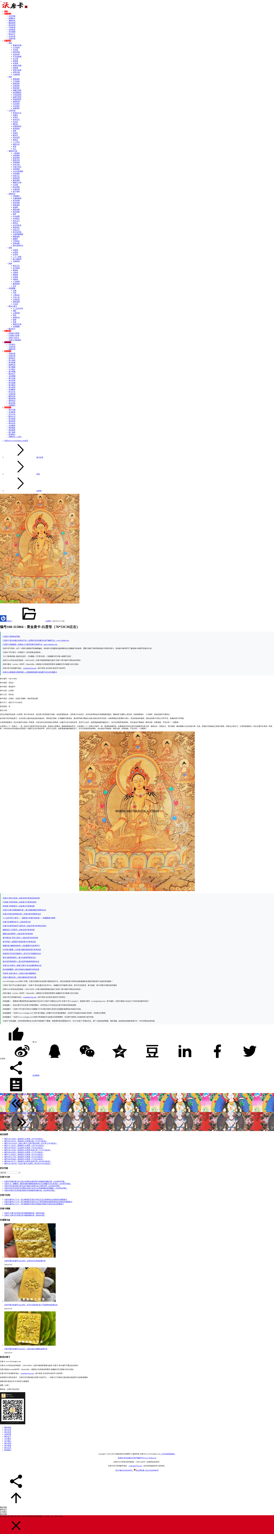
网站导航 (7, 1427)
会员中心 (7, 407)
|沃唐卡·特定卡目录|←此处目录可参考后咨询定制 (21, 898)
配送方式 (12, 416)
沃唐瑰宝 (12, 405)
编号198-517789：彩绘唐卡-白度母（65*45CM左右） (24, 1157)
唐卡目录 (7, 41)
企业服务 (12, 425)
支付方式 (12, 414)
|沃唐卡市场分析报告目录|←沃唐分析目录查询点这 (22, 914)
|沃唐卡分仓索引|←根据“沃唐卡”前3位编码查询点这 (22, 965)
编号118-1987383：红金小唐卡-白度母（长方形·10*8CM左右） (27, 1163)
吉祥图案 (12, 288)
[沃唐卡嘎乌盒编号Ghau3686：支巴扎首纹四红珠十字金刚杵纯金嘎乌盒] (30, 1301)
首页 (6, 11)
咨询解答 (12, 389)
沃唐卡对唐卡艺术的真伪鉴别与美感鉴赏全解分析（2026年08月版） (30, 1190)
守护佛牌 (12, 32)
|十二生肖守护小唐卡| (11, 918)
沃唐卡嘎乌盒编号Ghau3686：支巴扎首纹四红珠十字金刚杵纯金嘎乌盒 (31, 1305)
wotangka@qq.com (29, 668)
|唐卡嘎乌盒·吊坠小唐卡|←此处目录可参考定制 (20, 938)
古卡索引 (12, 369)
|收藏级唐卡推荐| (49, 918)
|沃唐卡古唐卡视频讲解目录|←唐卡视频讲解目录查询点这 (24, 910)
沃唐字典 (12, 38)
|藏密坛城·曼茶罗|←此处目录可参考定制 (18, 934)
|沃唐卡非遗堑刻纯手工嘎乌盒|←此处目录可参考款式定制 (24, 926)
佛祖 (10, 43)
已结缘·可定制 (14, 335)
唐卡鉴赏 (12, 387)
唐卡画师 (12, 362)
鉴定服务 (12, 430)
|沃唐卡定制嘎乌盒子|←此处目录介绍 (17, 922)
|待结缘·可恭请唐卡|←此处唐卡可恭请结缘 (19, 906)
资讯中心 (7, 351)
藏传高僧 (12, 398)
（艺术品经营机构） (168, 1454)
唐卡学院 (12, 380)
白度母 (48, 621)
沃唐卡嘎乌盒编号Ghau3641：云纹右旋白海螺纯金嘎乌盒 (25, 1349)
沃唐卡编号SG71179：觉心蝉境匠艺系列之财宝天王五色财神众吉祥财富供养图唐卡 (35, 1199)
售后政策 (12, 421)
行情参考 (12, 27)
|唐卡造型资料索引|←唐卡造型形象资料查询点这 (21, 961)
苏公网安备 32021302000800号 (147, 1470)
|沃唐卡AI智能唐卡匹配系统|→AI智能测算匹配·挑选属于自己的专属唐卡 (30, 672)
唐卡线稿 (12, 383)
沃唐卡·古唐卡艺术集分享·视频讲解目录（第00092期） (25, 1213)
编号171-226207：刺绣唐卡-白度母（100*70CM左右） (24, 1145)
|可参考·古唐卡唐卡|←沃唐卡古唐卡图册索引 (19, 973)
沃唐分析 (12, 353)
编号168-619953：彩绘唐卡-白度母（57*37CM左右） (24, 1152)
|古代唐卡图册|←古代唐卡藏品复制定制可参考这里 (22, 950)
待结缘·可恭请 (14, 333)
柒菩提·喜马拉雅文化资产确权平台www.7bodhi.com (137, 1458)
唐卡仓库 (7, 14)
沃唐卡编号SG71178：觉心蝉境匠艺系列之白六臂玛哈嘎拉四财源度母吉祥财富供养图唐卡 (38, 1202)
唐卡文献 (12, 378)
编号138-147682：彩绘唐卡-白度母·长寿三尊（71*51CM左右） (27, 1150)
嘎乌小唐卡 (13, 306)
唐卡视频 (12, 371)
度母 (10, 248)
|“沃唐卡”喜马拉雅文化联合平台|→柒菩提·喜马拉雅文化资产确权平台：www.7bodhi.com (36, 640)
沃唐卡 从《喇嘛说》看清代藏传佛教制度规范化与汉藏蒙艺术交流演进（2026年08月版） (37, 1184)
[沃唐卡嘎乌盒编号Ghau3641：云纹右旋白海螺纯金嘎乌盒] (30, 1345)
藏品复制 (12, 23)
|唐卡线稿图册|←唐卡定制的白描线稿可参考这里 (21, 969)
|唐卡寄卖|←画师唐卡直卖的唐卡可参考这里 (19, 942)
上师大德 (12, 110)
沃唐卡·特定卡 (14, 338)
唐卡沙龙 (7, 1448)
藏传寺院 (12, 396)
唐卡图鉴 (12, 367)
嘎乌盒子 (12, 34)
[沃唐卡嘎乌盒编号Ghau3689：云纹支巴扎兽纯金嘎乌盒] (30, 1257)
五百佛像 (12, 376)
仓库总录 (12, 36)
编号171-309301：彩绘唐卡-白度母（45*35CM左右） (24, 1154)
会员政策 (12, 412)
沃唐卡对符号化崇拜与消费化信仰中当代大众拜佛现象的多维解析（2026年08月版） (36, 1188)
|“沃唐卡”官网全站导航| (11, 636)
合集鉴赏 (12, 29)
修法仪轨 (12, 403)
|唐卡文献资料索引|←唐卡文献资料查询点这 (19, 957)
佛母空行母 (13, 151)
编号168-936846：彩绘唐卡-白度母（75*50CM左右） (24, 1159)
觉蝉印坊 (7, 342)
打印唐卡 (12, 344)
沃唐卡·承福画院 (15, 340)
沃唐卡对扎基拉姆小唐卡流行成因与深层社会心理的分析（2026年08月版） (32, 1186)
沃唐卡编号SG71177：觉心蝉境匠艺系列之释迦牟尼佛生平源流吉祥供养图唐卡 (34, 1204)
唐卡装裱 (12, 419)
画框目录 (12, 349)
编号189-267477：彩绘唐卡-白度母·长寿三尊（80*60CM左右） (27, 1161)
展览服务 (12, 428)
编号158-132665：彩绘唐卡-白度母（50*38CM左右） (24, 1139)
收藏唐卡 (12, 18)
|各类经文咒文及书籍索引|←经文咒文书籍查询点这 (22, 953)
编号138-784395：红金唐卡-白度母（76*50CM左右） (24, 1148)
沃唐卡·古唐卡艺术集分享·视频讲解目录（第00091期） (25, 1215)
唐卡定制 (7, 1443)
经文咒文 (12, 392)
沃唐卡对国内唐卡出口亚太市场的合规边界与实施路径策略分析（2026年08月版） (35, 1181)
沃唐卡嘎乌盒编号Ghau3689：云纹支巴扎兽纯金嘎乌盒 (25, 1261)
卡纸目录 (12, 347)
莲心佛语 (12, 360)
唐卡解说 (12, 385)
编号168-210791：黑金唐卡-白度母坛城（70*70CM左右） (25, 1141)
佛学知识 (12, 401)
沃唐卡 (9, 621)
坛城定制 (12, 394)
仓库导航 (12, 16)
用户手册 (12, 410)
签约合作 (12, 423)
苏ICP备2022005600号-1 (124, 1470)
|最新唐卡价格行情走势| (31, 918)
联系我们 (12, 434)
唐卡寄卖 (7, 331)
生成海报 (35, 1075)
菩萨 (10, 77)
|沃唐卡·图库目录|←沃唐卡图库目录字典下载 (19, 977)
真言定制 (12, 25)
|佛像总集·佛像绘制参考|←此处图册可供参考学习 (21, 946)
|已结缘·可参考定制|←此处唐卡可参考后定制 (19, 902)
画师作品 (12, 365)
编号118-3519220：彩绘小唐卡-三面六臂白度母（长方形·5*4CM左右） (30, 1143)
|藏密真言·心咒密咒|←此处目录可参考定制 (19, 930)
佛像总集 (12, 20)
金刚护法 (12, 194)
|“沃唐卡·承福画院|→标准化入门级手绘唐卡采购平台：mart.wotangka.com (30, 644)
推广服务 (12, 432)
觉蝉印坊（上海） (15, 437)
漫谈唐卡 (12, 358)
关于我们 (7, 1441)
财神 (10, 263)
